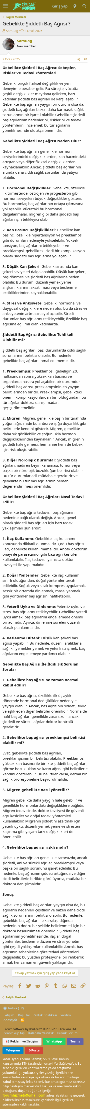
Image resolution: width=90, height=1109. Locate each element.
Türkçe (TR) (15, 1008)
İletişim (9, 1015)
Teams (75, 1041)
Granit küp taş (14, 1033)
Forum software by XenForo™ (40, 1029)
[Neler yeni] (75, 6)
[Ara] (84, 6)
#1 (86, 59)
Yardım (65, 1015)
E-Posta (34, 1050)
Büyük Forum (67, 1033)
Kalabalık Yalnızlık (41, 1033)
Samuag (12, 30)
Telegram (13, 1050)
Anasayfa (10, 1020)
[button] (5, 6)
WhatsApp (54, 1041)
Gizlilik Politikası (45, 1015)
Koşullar (24, 1015)
